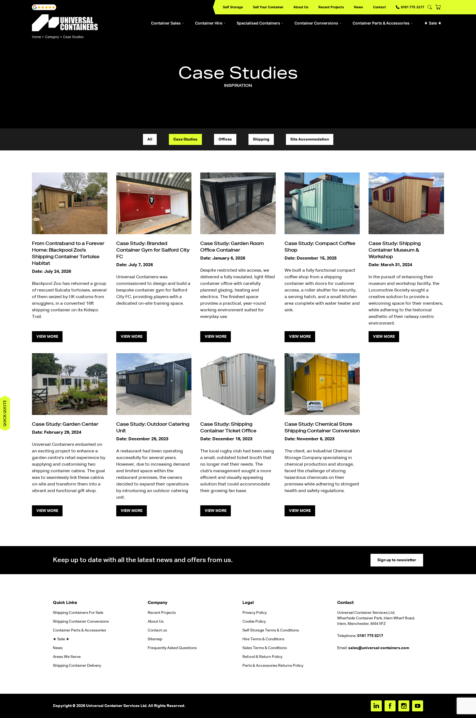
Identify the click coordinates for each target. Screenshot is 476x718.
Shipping (261, 139)
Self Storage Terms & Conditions (270, 630)
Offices (225, 139)
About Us (301, 7)
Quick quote (5, 413)
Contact (379, 7)
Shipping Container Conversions (81, 621)
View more (47, 337)
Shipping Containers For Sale (78, 613)
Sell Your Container (268, 7)
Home (36, 37)
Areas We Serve (67, 657)
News (358, 7)
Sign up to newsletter (396, 560)
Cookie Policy (254, 621)
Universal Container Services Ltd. (116, 706)
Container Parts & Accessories (381, 23)
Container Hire (208, 23)
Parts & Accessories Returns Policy (272, 666)
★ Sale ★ (433, 23)
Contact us (157, 630)
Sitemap (155, 639)
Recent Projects (331, 7)
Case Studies (185, 139)
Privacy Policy (254, 613)
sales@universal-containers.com (378, 648)
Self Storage (233, 7)
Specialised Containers (258, 23)
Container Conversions (316, 23)
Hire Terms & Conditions (263, 639)
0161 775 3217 (412, 7)
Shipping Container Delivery (77, 666)
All (149, 139)
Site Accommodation (309, 139)
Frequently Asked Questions (172, 648)
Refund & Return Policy (262, 657)
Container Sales (166, 23)
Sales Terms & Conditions (264, 648)
